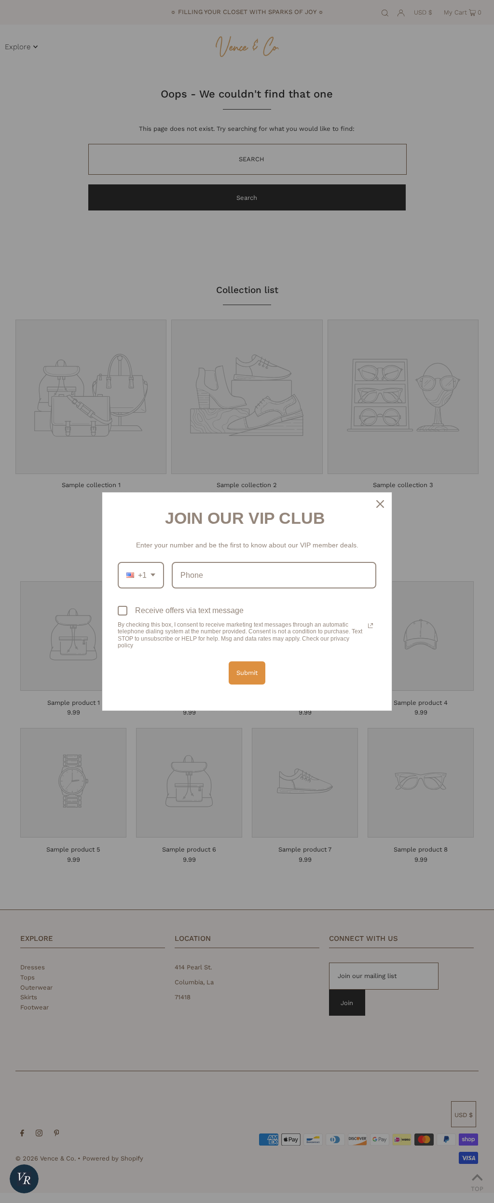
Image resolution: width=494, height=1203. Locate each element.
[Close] (380, 504)
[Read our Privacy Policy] (370, 625)
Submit (247, 672)
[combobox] (141, 575)
